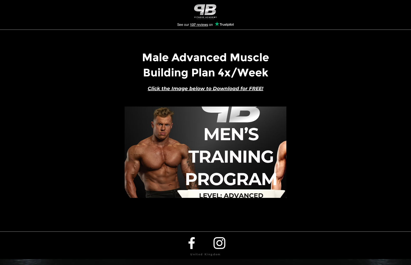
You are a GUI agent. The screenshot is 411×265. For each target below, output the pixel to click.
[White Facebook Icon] (192, 243)
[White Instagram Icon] (219, 243)
